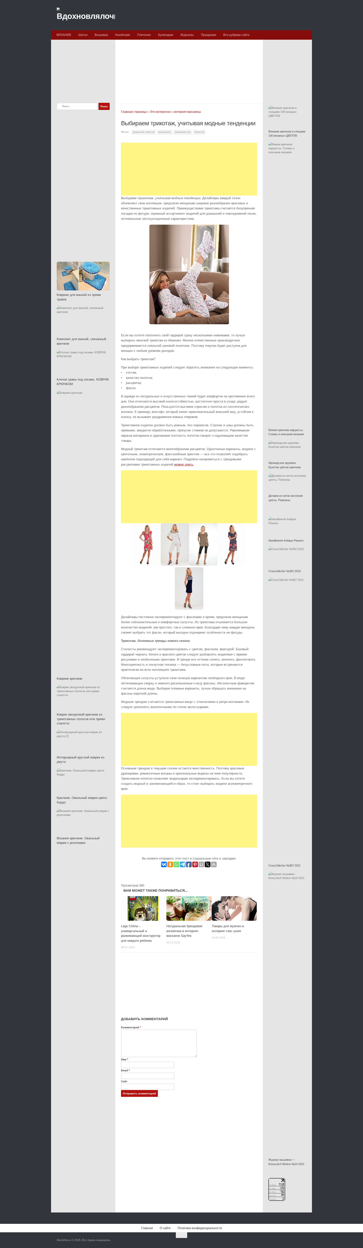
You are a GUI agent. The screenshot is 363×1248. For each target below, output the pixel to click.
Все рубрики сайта (236, 34)
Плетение (144, 34)
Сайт (124, 1081)
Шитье (83, 34)
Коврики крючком (69, 678)
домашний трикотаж (144, 132)
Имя (124, 1059)
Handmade (122, 34)
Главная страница (134, 111)
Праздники (208, 34)
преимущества (183, 132)
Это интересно (160, 111)
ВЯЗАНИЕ (64, 34)
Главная (147, 1228)
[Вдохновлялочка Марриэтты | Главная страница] (86, 15)
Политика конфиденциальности (200, 1228)
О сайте (165, 1228)
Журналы (187, 34)
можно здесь (183, 464)
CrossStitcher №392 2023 (284, 571)
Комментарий (131, 1027)
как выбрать (164, 132)
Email (125, 1070)
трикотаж (199, 132)
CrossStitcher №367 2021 (284, 865)
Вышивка (101, 34)
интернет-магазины (187, 111)
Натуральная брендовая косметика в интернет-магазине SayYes (184, 931)
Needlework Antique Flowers (286, 540)
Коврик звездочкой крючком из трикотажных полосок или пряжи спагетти (81, 719)
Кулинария (165, 34)
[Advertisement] (189, 70)
